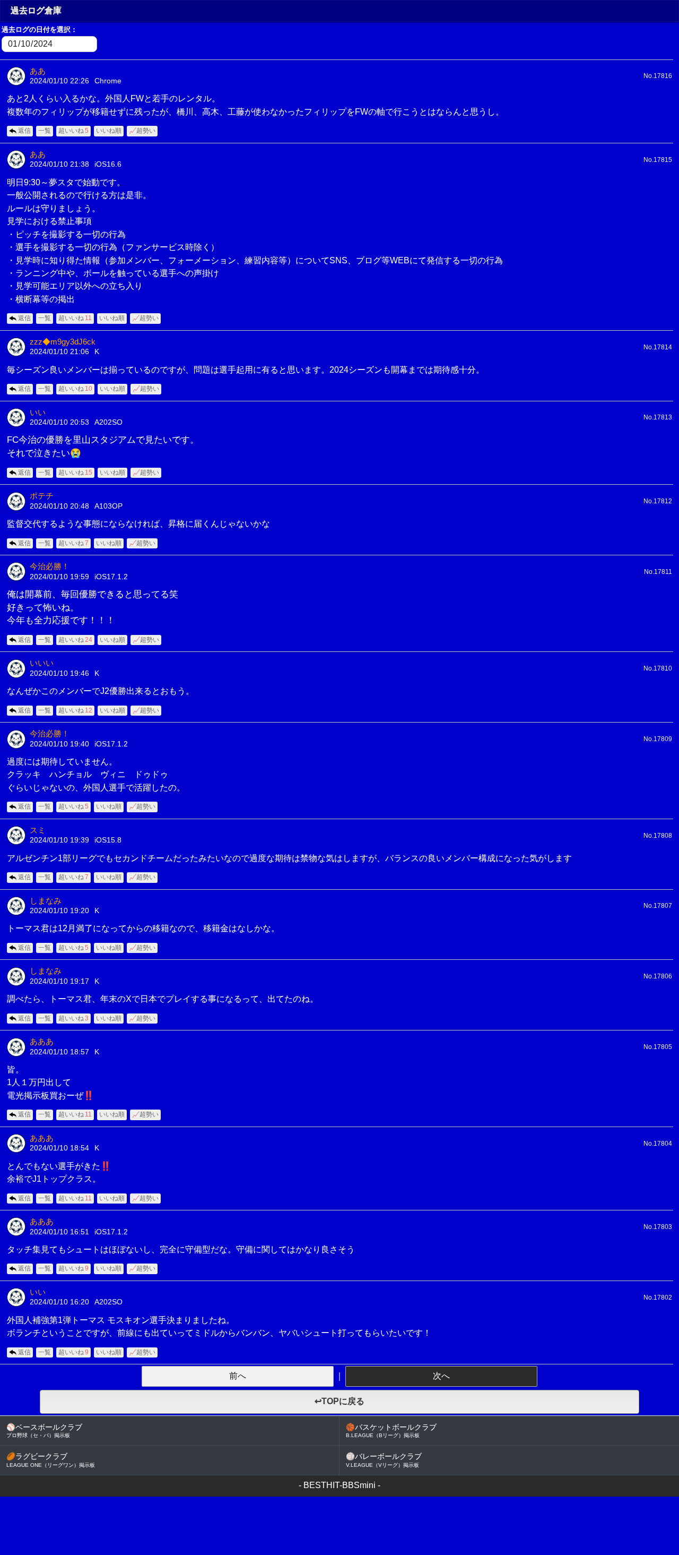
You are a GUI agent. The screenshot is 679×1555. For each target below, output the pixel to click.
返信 (24, 130)
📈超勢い (142, 130)
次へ (441, 1375)
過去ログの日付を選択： (39, 29)
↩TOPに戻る (339, 1401)
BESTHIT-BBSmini (339, 1485)
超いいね (73, 130)
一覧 (44, 130)
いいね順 (108, 130)
